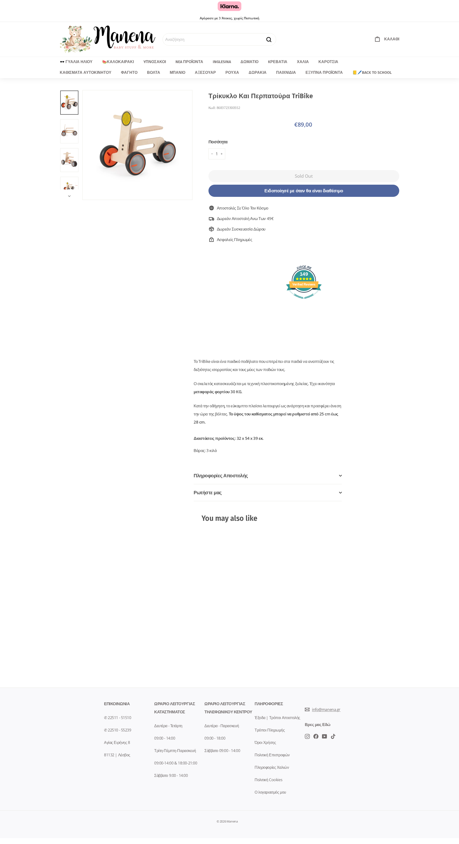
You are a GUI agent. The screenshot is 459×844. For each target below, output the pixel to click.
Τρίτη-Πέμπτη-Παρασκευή (175, 750)
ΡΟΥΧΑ (232, 72)
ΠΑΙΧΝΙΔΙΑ (286, 72)
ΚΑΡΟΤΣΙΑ (328, 61)
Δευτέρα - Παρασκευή (221, 725)
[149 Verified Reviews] (304, 301)
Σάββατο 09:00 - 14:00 (222, 750)
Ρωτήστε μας (208, 492)
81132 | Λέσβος (117, 755)
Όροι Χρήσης (265, 742)
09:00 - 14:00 (164, 738)
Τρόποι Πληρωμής (270, 730)
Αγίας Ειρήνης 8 (117, 742)
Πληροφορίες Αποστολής (221, 475)
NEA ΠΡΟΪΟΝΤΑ (189, 61)
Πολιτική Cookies (268, 779)
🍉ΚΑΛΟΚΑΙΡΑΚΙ (118, 61)
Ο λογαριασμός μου (270, 792)
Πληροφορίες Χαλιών (272, 767)
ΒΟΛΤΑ (153, 72)
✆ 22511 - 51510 (117, 717)
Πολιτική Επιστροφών (272, 755)
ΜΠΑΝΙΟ (177, 72)
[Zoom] (137, 145)
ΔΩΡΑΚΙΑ (258, 72)
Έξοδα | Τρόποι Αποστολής (277, 717)
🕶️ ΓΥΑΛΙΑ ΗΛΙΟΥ (76, 61)
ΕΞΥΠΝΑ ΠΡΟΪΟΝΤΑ (324, 72)
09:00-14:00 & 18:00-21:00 (175, 763)
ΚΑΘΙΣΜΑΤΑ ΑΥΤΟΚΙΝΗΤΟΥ (85, 72)
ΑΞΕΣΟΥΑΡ (205, 72)
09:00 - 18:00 (214, 738)
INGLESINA (222, 61)
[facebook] (307, 736)
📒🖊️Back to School (372, 72)
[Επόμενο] (69, 194)
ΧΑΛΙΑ (303, 61)
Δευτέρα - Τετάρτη (168, 725)
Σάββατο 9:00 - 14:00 (171, 775)
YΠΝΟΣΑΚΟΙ (154, 61)
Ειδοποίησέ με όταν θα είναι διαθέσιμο (303, 191)
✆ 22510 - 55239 (117, 730)
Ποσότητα (218, 142)
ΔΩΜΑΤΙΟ (249, 61)
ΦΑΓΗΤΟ (129, 72)
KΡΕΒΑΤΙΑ (277, 61)
